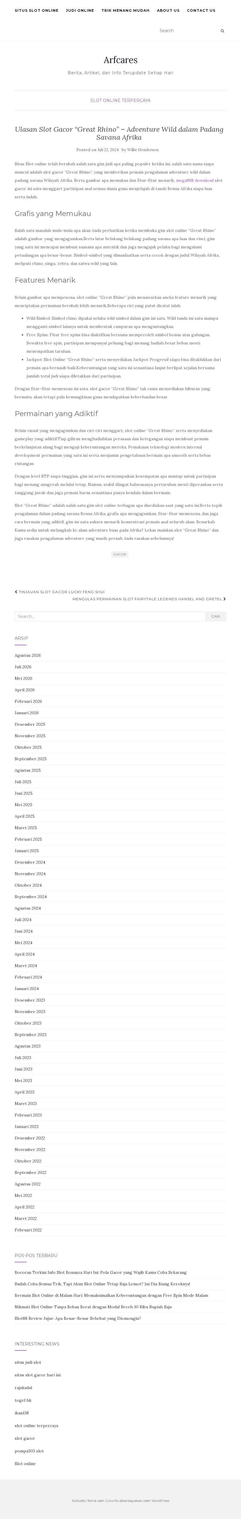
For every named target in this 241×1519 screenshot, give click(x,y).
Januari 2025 (27, 850)
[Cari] (222, 31)
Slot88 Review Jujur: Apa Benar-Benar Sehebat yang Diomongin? (78, 1318)
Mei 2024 (23, 942)
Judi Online (80, 10)
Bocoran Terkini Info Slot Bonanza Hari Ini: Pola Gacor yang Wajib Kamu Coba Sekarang (101, 1272)
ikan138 (22, 1413)
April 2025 (25, 816)
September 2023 (30, 1034)
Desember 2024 (30, 862)
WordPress (160, 1500)
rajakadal (23, 1387)
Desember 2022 (30, 1138)
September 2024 (31, 896)
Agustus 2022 (28, 1184)
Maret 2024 (26, 965)
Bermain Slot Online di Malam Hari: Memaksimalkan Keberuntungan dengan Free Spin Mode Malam (111, 1295)
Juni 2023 (23, 1069)
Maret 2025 (26, 827)
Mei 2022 (23, 1195)
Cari (215, 616)
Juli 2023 (23, 1057)
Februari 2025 (28, 839)
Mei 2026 (23, 678)
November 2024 (30, 873)
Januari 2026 (27, 712)
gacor (120, 554)
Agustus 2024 (28, 908)
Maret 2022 (26, 1218)
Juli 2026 (23, 666)
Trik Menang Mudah (125, 10)
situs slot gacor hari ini (38, 1375)
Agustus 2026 (28, 655)
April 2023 (24, 1092)
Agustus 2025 (28, 770)
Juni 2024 (24, 931)
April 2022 (24, 1207)
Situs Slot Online (36, 10)
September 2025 (31, 758)
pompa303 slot (29, 1451)
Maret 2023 (26, 1103)
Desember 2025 (30, 724)
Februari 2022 (28, 1230)
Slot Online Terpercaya (120, 100)
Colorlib (111, 1500)
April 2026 (25, 689)
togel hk (23, 1400)
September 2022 (30, 1172)
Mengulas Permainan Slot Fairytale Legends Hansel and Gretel (148, 599)
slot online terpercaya (36, 1425)
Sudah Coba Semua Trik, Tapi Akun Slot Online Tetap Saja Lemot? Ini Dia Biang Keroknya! (102, 1284)
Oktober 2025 (28, 747)
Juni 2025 (24, 793)
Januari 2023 (27, 1126)
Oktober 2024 (28, 885)
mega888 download (195, 180)
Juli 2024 (23, 919)
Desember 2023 (30, 1000)
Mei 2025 (23, 804)
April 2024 (25, 954)
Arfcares (121, 59)
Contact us (201, 10)
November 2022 (30, 1149)
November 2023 (30, 1011)
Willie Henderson (143, 149)
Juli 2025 (23, 781)
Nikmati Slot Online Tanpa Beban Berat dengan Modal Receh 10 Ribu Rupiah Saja (93, 1306)
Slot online (25, 1463)
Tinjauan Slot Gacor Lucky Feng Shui (61, 592)
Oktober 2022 (28, 1161)
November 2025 (30, 735)
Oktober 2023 (28, 1023)
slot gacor (25, 1438)
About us (168, 10)
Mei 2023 (23, 1080)
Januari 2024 (27, 988)
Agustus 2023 (28, 1046)
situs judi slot (28, 1362)
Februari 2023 (28, 1115)
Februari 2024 (28, 977)
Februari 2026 (28, 701)
